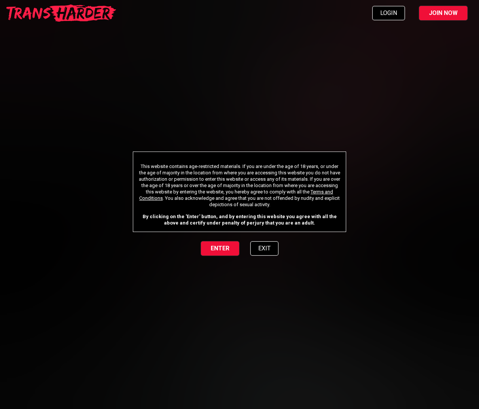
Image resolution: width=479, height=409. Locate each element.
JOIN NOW (443, 12)
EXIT (264, 248)
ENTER (220, 248)
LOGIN (388, 12)
